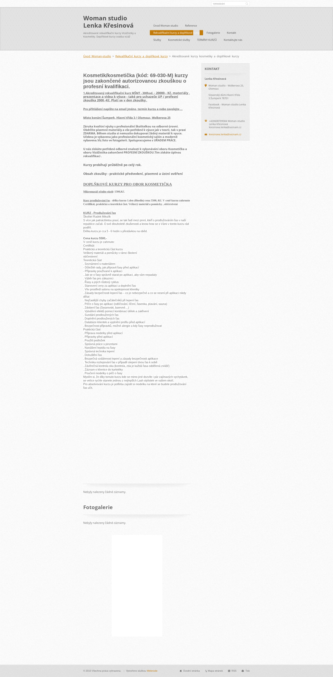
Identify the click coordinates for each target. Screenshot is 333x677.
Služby (157, 39)
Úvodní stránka (191, 670)
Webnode (152, 670)
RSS (234, 670)
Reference (191, 25)
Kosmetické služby (179, 39)
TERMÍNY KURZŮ (207, 39)
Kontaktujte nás (233, 39)
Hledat (247, 4)
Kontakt (231, 32)
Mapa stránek (215, 670)
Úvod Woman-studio (165, 25)
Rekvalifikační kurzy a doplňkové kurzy (176, 32)
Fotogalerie (213, 32)
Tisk (247, 670)
